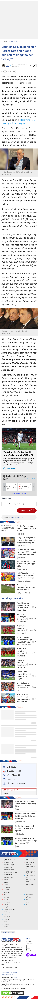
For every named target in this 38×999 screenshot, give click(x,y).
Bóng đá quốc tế (13, 41)
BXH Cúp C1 (7, 917)
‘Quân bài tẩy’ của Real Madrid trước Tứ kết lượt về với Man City (19, 460)
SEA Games (7, 902)
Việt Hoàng (22, 546)
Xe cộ (27, 902)
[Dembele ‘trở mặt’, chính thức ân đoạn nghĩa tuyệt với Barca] (8, 565)
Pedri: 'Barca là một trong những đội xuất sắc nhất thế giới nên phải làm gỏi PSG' (26, 575)
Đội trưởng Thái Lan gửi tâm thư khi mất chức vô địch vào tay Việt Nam (21, 618)
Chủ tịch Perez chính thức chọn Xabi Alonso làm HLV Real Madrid (26, 528)
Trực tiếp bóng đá (9, 869)
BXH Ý (5, 914)
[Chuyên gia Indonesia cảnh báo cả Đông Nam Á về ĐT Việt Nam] (8, 629)
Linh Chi (21, 534)
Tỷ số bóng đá (8, 867)
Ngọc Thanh (23, 569)
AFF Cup (6, 904)
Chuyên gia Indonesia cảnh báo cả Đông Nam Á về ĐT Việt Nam (21, 630)
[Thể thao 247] (9, 853)
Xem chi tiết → (31, 478)
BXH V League (8, 927)
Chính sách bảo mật (7, 974)
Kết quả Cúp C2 (30, 884)
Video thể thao (8, 874)
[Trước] (4, 487)
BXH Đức (6, 922)
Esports (28, 899)
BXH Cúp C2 (7, 919)
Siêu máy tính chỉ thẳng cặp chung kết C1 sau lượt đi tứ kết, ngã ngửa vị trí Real (26, 552)
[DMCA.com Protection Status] (13, 993)
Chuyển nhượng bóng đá (10, 872)
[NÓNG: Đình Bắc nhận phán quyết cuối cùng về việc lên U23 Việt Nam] (8, 698)
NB (36, 607)
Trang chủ (4, 41)
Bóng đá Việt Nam (9, 907)
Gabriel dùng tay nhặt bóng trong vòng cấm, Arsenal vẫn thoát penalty (26, 587)
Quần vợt (28, 897)
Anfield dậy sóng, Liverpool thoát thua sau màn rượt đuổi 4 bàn (24, 686)
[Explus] (19, 501)
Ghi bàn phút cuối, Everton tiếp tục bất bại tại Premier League (24, 675)
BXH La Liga (7, 912)
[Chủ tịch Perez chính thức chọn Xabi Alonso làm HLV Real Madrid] (8, 529)
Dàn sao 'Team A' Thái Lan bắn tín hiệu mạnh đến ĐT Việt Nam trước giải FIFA (24, 640)
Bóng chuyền (29, 894)
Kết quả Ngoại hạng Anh (30, 863)
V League (6, 889)
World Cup (7, 892)
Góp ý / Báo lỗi (26, 510)
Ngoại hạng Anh (8, 877)
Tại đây (16, 977)
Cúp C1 (6, 879)
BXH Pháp (6, 924)
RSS (28, 948)
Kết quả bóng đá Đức (30, 876)
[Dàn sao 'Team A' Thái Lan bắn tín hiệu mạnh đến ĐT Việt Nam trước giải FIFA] (8, 640)
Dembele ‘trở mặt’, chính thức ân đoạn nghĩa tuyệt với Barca (26, 563)
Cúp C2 (6, 899)
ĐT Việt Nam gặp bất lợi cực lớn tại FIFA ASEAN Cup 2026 (21, 653)
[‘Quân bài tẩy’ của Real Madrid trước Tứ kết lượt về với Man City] (19, 439)
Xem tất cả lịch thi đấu (19, 493)
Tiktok (29, 950)
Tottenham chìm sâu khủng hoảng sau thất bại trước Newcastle (21, 664)
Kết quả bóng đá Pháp (30, 881)
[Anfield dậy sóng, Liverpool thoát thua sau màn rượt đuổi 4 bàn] (8, 686)
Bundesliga (7, 887)
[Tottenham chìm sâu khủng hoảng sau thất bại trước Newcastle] (8, 663)
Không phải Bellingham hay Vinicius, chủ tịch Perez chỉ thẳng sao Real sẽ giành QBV (26, 540)
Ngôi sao (6, 793)
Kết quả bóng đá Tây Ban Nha (30, 872)
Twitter (29, 946)
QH (36, 676)
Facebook (30, 944)
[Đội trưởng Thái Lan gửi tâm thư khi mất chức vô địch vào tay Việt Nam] (8, 617)
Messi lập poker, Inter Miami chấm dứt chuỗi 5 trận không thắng (23, 606)
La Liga (6, 882)
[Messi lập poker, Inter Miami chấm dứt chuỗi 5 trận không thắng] (8, 606)
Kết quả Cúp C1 (30, 860)
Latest (4, 932)
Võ (26, 904)
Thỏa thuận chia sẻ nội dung (9, 972)
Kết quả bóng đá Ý (30, 867)
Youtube (29, 941)
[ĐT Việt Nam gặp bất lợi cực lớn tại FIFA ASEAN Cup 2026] (8, 652)
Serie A (6, 884)
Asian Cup (6, 897)
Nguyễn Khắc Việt (24, 581)
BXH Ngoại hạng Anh (9, 909)
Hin (35, 687)
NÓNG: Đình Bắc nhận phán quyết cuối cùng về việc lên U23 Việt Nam (24, 698)
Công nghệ (11, 932)
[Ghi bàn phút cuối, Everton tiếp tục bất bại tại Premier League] (8, 675)
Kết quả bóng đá (8, 862)
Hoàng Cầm (33, 618)
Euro (5, 894)
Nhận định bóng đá (9, 864)
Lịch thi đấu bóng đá (9, 860)
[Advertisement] (19, 20)
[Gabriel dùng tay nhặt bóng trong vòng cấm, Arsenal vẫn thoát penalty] (8, 588)
